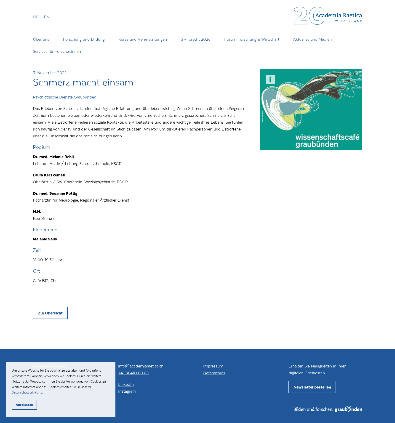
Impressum (213, 366)
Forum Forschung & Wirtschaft (251, 39)
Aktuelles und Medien (312, 39)
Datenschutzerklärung (27, 392)
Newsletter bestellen (312, 387)
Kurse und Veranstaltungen (142, 39)
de (35, 16)
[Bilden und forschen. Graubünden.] (328, 410)
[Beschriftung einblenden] (270, 79)
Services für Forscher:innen (57, 51)
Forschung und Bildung (84, 39)
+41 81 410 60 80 (133, 373)
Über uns (41, 39)
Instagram (127, 391)
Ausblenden (24, 404)
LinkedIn (126, 384)
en (46, 16)
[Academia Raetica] (328, 17)
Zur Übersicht (50, 313)
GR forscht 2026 (196, 39)
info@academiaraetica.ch (140, 366)
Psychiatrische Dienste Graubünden (64, 97)
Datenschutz (214, 373)
